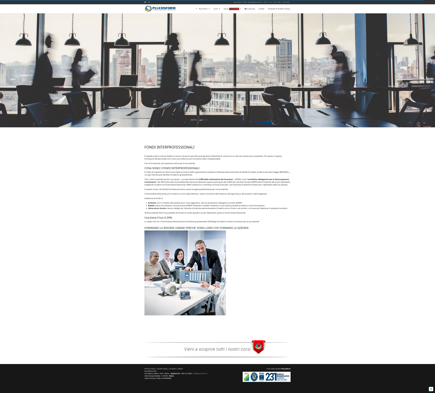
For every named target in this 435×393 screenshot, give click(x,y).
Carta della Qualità (273, 369)
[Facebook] (145, 2)
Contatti (261, 9)
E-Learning (250, 9)
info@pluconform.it (256, 2)
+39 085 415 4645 (241, 2)
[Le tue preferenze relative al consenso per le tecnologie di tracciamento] (431, 389)
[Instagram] (149, 2)
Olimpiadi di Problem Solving (279, 9)
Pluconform (203, 9)
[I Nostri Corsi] (217, 348)
